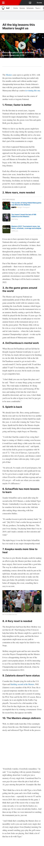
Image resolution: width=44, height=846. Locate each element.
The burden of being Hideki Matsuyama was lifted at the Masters (26, 204)
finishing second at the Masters (22, 684)
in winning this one (32, 90)
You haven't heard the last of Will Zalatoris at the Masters (23, 215)
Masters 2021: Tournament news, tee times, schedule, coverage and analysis (26, 227)
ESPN (13, 2)
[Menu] (3, 2)
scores (39, 3)
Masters (9, 74)
